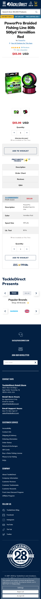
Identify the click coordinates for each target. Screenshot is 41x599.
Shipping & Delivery (9, 435)
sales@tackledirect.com (10, 404)
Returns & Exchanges (10, 446)
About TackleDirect (9, 474)
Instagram (10, 520)
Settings (20, 588)
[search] (36, 12)
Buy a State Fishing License (12, 453)
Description (20, 167)
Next (36, 293)
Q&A (21, 185)
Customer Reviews (9, 482)
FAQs (4, 460)
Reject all (20, 592)
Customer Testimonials (10, 485)
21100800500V (11, 197)
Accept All (20, 596)
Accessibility (6, 428)
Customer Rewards (9, 489)
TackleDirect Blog (13, 510)
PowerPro (21, 40)
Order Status (7, 443)
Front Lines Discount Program (13, 492)
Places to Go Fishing (9, 457)
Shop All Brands (19, 303)
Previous (5, 293)
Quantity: (20, 127)
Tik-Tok (9, 529)
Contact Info (6, 432)
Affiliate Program (8, 496)
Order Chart (20, 173)
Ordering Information (9, 439)
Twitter (9, 534)
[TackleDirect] (17, 4)
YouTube (10, 525)
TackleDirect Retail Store (14, 385)
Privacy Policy (16, 583)
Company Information (10, 478)
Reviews (20, 179)
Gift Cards (6, 450)
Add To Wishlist (20, 151)
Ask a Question (22, 50)
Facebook (10, 515)
